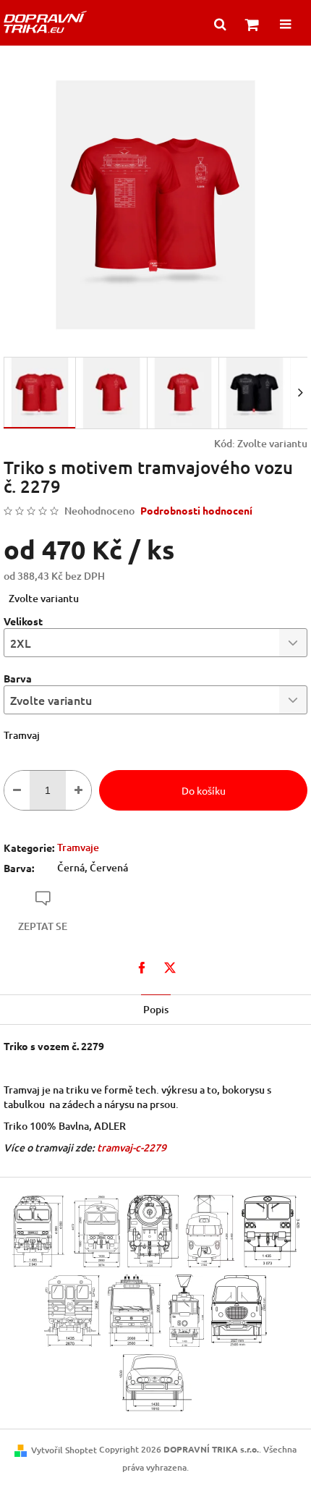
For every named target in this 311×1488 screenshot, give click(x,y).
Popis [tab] (156, 1009)
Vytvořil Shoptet (64, 1450)
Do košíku (204, 790)
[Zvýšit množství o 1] (78, 790)
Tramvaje (78, 847)
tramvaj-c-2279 (131, 1147)
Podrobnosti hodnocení (196, 510)
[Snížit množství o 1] (17, 790)
